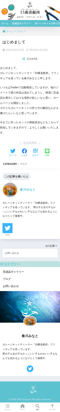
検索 (37, 409)
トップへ (52, 409)
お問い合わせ (11, 286)
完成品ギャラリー (21, 23)
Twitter (7, 235)
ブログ (23, 163)
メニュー (7, 409)
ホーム (5, 23)
